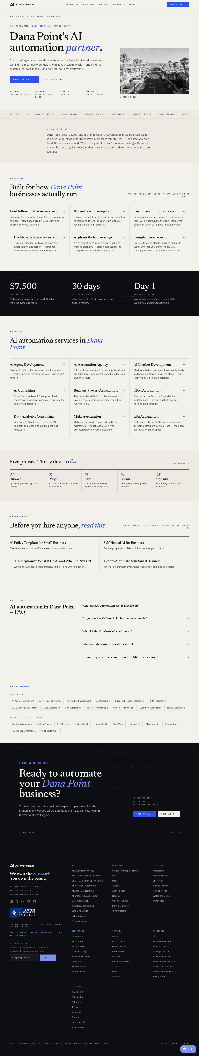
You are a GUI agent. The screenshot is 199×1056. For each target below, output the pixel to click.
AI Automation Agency (50, 701)
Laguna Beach (101, 724)
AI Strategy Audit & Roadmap (86, 875)
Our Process (159, 901)
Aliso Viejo (118, 724)
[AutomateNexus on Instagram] (22, 901)
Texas (75, 1007)
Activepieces (118, 891)
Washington (77, 997)
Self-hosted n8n (120, 901)
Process (103, 4)
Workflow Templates (163, 966)
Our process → (181, 463)
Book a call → (178, 4)
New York (76, 1012)
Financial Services (81, 956)
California (39, 16)
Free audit (168, 814)
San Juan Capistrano (22, 724)
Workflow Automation (150, 707)
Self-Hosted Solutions (123, 707)
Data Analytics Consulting (24, 707)
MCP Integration (120, 906)
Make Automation (51, 707)
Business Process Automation (129, 701)
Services (72, 4)
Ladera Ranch (81, 724)
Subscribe (48, 958)
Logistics (76, 961)
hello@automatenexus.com (24, 894)
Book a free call (24, 80)
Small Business (160, 875)
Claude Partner (160, 885)
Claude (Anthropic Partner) (125, 870)
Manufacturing (79, 951)
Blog (155, 936)
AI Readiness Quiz (162, 956)
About (132, 4)
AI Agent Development (23, 701)
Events (115, 971)
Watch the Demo (161, 896)
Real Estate (77, 941)
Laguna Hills (134, 724)
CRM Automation (157, 701)
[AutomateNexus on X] (17, 901)
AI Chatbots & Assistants (84, 896)
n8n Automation (73, 707)
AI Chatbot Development (79, 701)
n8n (114, 875)
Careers (116, 956)
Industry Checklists (163, 971)
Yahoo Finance (50, 114)
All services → (79, 921)
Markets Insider (122, 114)
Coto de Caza (171, 724)
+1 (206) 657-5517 (20, 890)
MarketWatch (99, 114)
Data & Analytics (80, 911)
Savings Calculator (162, 951)
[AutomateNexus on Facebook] (34, 901)
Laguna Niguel (44, 724)
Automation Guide (162, 941)
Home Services (79, 966)
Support (116, 976)
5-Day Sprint (159, 976)
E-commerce (78, 946)
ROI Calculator (160, 946)
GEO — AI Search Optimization (87, 880)
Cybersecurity (79, 916)
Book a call (145, 814)
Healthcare (77, 936)
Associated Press (75, 114)
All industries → (80, 971)
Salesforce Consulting (97, 707)
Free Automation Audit (164, 961)
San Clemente (63, 724)
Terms (175, 1043)
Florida (75, 1017)
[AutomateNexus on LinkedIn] (11, 901)
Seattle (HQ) (78, 992)
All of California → (49, 731)
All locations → (79, 1027)
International (78, 1022)
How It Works (160, 891)
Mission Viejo (152, 724)
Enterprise (158, 880)
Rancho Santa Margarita (24, 731)
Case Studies (119, 951)
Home (12, 16)
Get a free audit (56, 80)
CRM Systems (119, 911)
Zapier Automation (176, 707)
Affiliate (116, 966)
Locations (24, 16)
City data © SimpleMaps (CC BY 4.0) (87, 1043)
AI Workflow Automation (84, 885)
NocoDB (116, 896)
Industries (88, 4)
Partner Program (120, 961)
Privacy (164, 1043)
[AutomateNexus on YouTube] (28, 901)
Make (115, 880)
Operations (158, 870)
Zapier (115, 885)
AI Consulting (103, 701)
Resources (118, 4)
